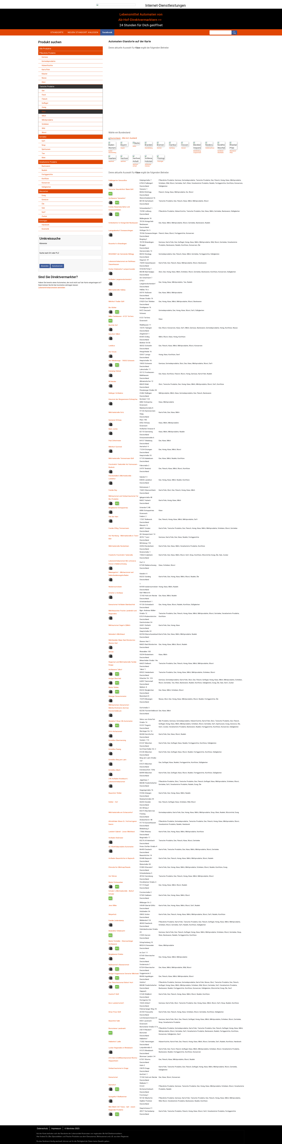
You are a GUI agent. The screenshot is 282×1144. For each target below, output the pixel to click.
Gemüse (45, 57)
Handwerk (45, 225)
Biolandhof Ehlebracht (117, 931)
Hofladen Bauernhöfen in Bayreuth (121, 858)
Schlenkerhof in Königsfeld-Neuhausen (123, 223)
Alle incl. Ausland (129, 138)
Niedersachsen (209, 148)
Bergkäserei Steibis (116, 954)
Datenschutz (42, 1128)
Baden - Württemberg (112, 151)
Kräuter (44, 74)
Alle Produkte (45, 48)
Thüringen (160, 161)
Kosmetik (45, 229)
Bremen (159, 148)
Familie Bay (113, 490)
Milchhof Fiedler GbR (116, 301)
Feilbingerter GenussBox (118, 180)
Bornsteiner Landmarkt (117, 1028)
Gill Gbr (111, 652)
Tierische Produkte (46, 86)
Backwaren (46, 166)
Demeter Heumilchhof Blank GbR (121, 189)
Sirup (43, 145)
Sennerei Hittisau (115, 420)
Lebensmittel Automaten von (141, 14)
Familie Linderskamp (116, 921)
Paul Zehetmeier (115, 441)
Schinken (45, 124)
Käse (44, 112)
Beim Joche (113, 429)
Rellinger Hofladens (116, 393)
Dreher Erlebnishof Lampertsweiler (122, 269)
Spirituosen (46, 149)
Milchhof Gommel (115, 447)
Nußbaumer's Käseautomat (119, 965)
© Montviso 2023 (72, 1128)
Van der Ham (113, 517)
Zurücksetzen (57, 266)
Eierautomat (113, 1077)
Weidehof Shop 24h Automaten (121, 721)
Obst (43, 82)
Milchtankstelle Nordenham (119, 546)
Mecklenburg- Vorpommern (197, 151)
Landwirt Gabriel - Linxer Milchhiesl (122, 832)
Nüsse (44, 78)
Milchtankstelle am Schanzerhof (121, 812)
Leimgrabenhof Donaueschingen (121, 231)
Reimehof (112, 1085)
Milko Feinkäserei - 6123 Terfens (121, 316)
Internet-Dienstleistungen (165, 5)
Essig (44, 195)
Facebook (107, 32)
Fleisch (44, 99)
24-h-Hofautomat (115, 731)
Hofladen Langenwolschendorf (120, 279)
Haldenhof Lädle (115, 1042)
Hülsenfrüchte (47, 65)
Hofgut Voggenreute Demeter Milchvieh (124, 974)
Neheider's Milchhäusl (117, 634)
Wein (43, 158)
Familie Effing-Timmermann (119, 528)
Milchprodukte (47, 120)
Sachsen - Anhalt (136, 165)
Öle (43, 204)
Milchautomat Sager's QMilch (119, 625)
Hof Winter (113, 876)
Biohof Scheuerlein (116, 882)
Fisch (44, 95)
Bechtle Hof (113, 325)
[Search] (234, 32)
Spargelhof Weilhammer (118, 1097)
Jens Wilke (113, 905)
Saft (43, 141)
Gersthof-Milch (114, 334)
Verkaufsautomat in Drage (118, 1068)
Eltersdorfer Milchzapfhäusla (119, 867)
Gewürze (45, 200)
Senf (43, 212)
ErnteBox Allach (114, 770)
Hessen (183, 148)
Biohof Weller (114, 687)
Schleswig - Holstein (148, 165)
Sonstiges (43, 221)
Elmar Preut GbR (115, 1012)
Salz (43, 208)
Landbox (112, 346)
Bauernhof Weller (115, 793)
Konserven (46, 183)
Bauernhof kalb (114, 1021)
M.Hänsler (112, 381)
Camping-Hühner (115, 371)
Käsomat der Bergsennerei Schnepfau (123, 399)
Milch (44, 116)
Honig (44, 107)
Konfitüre (45, 179)
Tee (43, 153)
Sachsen (123, 161)
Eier (43, 91)
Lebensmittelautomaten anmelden (51, 288)
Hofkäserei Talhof (115, 670)
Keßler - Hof (113, 802)
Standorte (56, 32)
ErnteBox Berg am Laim (117, 760)
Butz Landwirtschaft (116, 1003)
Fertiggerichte (47, 174)
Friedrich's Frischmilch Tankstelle (121, 555)
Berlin (134, 146)
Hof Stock (112, 352)
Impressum (56, 1128)
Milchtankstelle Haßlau (117, 290)
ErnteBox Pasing (115, 749)
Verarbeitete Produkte (48, 162)
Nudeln (44, 170)
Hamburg (172, 148)
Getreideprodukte (48, 61)
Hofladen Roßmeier (116, 838)
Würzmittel (43, 191)
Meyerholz (112, 914)
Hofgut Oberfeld (115, 678)
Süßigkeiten (46, 187)
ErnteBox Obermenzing (117, 740)
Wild (43, 128)
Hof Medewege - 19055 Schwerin (121, 361)
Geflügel (45, 103)
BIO (110, 194)
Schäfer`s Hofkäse (116, 593)
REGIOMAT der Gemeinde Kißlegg (121, 254)
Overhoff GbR (114, 994)
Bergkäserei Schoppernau (118, 508)
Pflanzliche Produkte (47, 53)
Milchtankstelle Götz (116, 412)
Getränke (42, 137)
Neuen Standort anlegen (83, 32)
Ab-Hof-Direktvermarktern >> (140, 20)
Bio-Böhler (112, 308)
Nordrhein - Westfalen (221, 151)
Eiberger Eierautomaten (117, 696)
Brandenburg (149, 148)
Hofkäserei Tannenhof (117, 198)
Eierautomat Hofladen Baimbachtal (122, 605)
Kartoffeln (46, 70)
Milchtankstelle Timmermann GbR (121, 458)
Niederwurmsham (115, 587)
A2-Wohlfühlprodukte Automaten (121, 847)
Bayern (123, 148)
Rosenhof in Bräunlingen (118, 244)
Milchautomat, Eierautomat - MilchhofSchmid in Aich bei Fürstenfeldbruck (119, 708)
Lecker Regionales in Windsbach (121, 1048)
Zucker (44, 216)
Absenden (45, 266)
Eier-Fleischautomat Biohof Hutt (121, 982)
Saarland (111, 161)
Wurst (44, 132)
